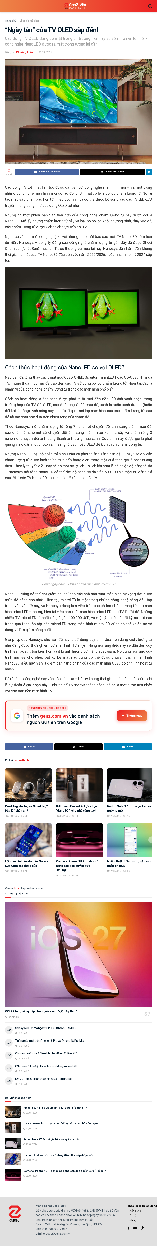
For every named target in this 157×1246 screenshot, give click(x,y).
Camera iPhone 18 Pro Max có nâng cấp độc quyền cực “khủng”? (77, 866)
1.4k (127, 816)
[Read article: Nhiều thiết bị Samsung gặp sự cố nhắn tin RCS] (130, 840)
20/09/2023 (45, 52)
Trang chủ (10, 20)
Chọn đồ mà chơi (29, 20)
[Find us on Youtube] (135, 1228)
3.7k (76, 875)
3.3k (127, 871)
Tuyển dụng (134, 1210)
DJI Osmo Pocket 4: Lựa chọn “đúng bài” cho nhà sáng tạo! (60, 1123)
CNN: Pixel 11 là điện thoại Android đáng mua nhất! (46, 1066)
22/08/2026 (115, 816)
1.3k (76, 816)
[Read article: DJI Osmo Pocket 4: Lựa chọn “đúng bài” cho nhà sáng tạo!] (79, 785)
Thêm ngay (134, 715)
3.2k (25, 816)
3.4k (25, 871)
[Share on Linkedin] (149, 172)
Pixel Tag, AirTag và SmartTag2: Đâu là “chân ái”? (55, 1107)
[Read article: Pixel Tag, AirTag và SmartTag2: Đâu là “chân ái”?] (28, 785)
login (17, 888)
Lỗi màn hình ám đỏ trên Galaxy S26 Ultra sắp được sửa (58, 1155)
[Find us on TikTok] (142, 1228)
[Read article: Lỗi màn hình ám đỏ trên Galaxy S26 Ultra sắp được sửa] (28, 840)
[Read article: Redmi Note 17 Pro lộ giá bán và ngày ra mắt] (130, 785)
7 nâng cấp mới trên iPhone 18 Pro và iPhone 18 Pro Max (50, 1040)
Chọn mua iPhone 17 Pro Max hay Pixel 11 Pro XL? (46, 1053)
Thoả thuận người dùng (142, 1205)
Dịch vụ (132, 1220)
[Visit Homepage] (75, 6)
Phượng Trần (24, 52)
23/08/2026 (13, 816)
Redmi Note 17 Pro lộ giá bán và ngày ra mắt (51, 1139)
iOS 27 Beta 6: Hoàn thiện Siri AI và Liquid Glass (43, 1078)
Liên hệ (132, 1215)
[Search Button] (150, 6)
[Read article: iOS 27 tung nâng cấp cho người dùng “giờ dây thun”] (78, 954)
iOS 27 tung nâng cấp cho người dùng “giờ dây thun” (41, 1011)
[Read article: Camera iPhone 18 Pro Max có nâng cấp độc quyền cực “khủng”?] (79, 840)
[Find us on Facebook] (128, 1228)
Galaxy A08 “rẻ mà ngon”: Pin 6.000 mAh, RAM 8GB (46, 1028)
